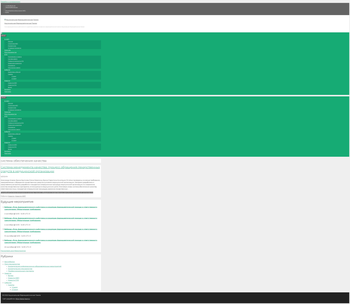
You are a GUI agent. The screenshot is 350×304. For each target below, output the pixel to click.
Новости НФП (12, 83)
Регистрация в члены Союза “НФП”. (15, 10)
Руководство (12, 46)
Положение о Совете (15, 56)
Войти (7, 12)
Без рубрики (9, 262)
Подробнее (47, 192)
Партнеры (7, 91)
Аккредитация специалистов (20, 269)
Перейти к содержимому (10, 2)
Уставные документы (14, 48)
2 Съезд (14, 78)
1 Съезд (14, 76)
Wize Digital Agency (22, 299)
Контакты (7, 89)
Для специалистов (10, 52)
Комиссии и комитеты (15, 63)
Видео (10, 87)
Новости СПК (12, 85)
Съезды (10, 74)
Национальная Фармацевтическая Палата (20, 23)
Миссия (10, 41)
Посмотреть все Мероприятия (13, 251)
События (7, 70)
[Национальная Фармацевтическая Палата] (21, 20)
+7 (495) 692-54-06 (10, 5)
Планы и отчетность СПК (16, 61)
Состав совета (12, 59)
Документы (11, 65)
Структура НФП (13, 43)
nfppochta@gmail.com (11, 7)
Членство (7, 50)
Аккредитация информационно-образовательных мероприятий (34, 266)
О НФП (6, 39)
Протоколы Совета (14, 67)
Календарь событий (14, 72)
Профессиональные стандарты (21, 271)
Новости (7, 81)
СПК (5, 54)
